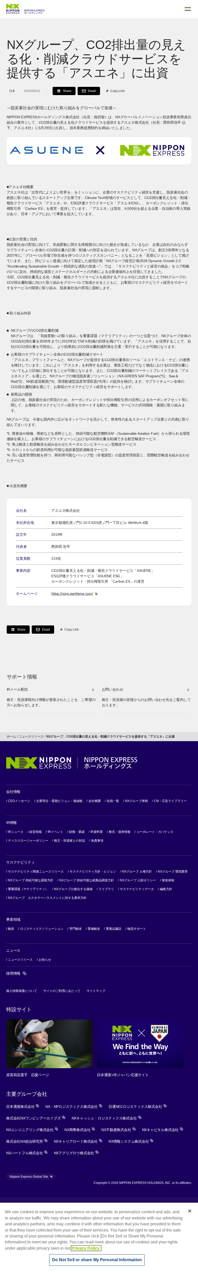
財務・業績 (77, 832)
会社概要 (94, 801)
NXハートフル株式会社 (27, 1153)
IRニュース (15, 832)
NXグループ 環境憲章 (173, 871)
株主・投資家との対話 (69, 840)
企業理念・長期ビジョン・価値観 (59, 801)
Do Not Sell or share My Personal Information (97, 1260)
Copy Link (117, 91)
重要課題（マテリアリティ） (28, 889)
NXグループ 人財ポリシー (138, 880)
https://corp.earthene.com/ (74, 593)
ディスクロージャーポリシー (28, 840)
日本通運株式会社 (22, 1106)
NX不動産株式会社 (118, 1130)
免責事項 (97, 840)
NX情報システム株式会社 (131, 1141)
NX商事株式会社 (79, 1130)
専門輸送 (75, 929)
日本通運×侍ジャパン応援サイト (123, 1075)
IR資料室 (96, 832)
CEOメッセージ (19, 801)
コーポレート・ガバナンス (155, 832)
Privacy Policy (86, 1248)
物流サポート (136, 929)
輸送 (11, 929)
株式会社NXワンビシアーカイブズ (35, 1118)
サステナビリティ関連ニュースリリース (36, 871)
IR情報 (11, 823)
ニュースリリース (31, 736)
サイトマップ (96, 991)
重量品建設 (113, 929)
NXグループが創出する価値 (73, 889)
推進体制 (168, 880)
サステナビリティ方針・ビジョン (93, 871)
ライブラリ (106, 889)
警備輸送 (94, 929)
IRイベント (55, 832)
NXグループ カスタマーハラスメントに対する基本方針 (47, 898)
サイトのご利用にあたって (61, 991)
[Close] (189, 1211)
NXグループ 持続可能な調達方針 (30, 880)
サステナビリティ (20, 862)
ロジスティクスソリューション (41, 929)
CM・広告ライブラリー (170, 801)
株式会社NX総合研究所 (27, 1141)
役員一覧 (113, 801)
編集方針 (166, 889)
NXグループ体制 (136, 801)
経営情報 (35, 832)
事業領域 (13, 919)
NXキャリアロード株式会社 (78, 1141)
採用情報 (16, 973)
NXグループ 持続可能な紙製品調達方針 (86, 880)
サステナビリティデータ (137, 889)
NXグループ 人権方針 (137, 871)
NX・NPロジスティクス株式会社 (73, 1106)
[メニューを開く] (188, 9)
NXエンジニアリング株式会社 (32, 1130)
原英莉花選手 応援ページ (27, 1075)
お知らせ (45, 959)
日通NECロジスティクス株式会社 (138, 1106)
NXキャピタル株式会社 (163, 1130)
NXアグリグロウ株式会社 (76, 1153)
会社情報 (13, 792)
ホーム (11, 736)
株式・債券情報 (119, 832)
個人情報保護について (21, 991)
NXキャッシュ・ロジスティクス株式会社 (107, 1118)
